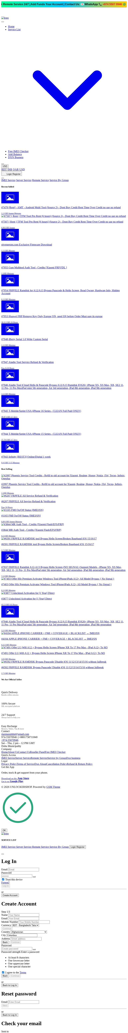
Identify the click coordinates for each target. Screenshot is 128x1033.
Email (4, 869)
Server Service (24, 180)
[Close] (2, 854)
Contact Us (24, 752)
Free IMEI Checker (18, 151)
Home (11, 26)
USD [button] (5, 166)
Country (5, 931)
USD (22, 169)
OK (4, 830)
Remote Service (40, 180)
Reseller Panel (37, 752)
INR (10, 169)
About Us (13, 752)
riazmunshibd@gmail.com (15, 734)
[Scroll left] (2, 21)
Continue (7, 928)
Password (6, 872)
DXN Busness (15, 157)
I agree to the (15, 972)
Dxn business (73, 758)
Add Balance (15, 154)
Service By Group (59, 180)
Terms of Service (25, 764)
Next (5, 1005)
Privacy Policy (9, 764)
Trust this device (13, 879)
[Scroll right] (2, 163)
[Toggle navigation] (2, 178)
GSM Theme (53, 786)
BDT (4, 169)
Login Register (13, 174)
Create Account (10, 895)
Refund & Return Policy (79, 764)
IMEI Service (8, 180)
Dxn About (40, 764)
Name (4, 914)
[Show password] (34, 876)
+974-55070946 (9, 740)
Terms (23, 972)
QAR (16, 169)
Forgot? (5, 882)
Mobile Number (9, 921)
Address (5, 938)
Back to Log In (10, 985)
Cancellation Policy (56, 764)
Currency (6, 925)
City (3, 935)
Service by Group (57, 758)
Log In (6, 886)
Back (5, 942)
